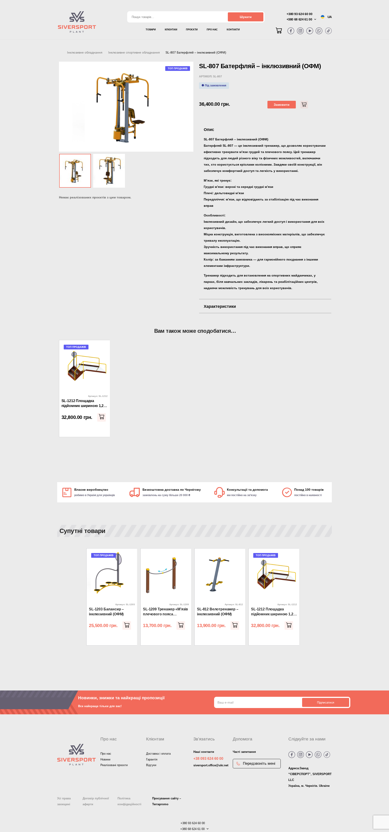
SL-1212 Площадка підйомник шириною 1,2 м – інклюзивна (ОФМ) (84, 404)
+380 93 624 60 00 (299, 14)
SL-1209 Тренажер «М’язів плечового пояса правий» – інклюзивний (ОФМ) (165, 612)
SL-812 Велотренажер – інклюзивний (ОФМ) (217, 611)
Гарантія (151, 759)
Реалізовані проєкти (114, 765)
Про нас (105, 753)
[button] (101, 417)
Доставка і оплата (158, 753)
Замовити (281, 104)
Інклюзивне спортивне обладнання (134, 52)
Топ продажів (178, 68)
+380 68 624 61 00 (299, 19)
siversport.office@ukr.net (210, 765)
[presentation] (65, 400)
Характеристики (220, 306)
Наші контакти (203, 751)
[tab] (265, 129)
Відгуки (151, 765)
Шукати (246, 17)
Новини (105, 759)
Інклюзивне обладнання (84, 52)
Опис (209, 129)
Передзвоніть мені (259, 763)
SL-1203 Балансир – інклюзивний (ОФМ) (106, 611)
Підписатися (325, 702)
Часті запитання (244, 751)
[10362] (304, 104)
